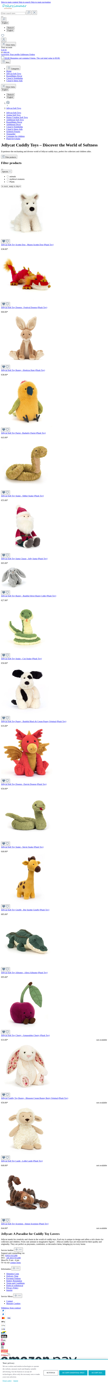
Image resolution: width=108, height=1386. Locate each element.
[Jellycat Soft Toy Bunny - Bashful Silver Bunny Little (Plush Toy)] (14, 589)
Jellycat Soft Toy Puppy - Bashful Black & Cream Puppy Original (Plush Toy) (33, 721)
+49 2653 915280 (13, 1258)
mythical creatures (16, 179)
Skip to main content (10, 2)
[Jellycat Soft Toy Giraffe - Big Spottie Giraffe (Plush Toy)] (26, 903)
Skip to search (25, 2)
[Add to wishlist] (5, 241)
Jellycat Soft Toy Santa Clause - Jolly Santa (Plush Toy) (24, 559)
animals (12, 176)
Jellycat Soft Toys (13, 113)
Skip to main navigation (41, 2)
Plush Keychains (13, 139)
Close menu (10, 45)
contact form (15, 1262)
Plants (11, 182)
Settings (51, 1373)
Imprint (9, 1290)
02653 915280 (11, 1255)
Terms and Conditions (15, 1283)
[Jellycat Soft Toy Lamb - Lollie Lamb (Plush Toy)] (26, 1154)
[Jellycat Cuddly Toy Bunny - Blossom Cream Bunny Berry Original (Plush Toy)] (26, 1091)
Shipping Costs (12, 1274)
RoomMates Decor (14, 122)
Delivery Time (12, 1276)
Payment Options (13, 1278)
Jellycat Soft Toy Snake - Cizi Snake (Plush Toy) (21, 659)
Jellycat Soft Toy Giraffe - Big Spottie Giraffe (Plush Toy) (25, 910)
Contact (9, 1301)
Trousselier (10, 134)
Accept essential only (73, 1373)
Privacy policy (7, 1381)
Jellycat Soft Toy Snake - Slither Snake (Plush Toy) (22, 496)
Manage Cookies (13, 1303)
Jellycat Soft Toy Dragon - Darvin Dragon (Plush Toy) (23, 784)
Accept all (97, 1373)
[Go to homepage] (14, 9)
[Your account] (3, 40)
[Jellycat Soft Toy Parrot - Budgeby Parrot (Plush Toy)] (26, 426)
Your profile (15, 54)
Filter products (10, 157)
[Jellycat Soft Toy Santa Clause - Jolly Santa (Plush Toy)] (26, 552)
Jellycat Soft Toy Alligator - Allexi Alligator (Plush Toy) (24, 972)
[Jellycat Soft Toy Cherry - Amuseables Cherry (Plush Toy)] (26, 1029)
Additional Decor (13, 124)
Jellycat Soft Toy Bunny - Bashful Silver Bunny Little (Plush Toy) (28, 596)
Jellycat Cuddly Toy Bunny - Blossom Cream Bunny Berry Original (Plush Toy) (34, 1098)
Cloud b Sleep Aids (14, 129)
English (10, 30)
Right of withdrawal (14, 1285)
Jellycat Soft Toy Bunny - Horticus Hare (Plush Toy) (23, 370)
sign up (6, 52)
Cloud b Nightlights (14, 127)
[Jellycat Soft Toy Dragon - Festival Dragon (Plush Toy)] (26, 301)
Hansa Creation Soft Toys (17, 117)
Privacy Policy (12, 1288)
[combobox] (13, 13)
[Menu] (2, 16)
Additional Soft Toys (15, 120)
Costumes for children (15, 136)
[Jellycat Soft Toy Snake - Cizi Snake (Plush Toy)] (26, 652)
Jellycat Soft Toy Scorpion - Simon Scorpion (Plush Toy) (24, 1224)
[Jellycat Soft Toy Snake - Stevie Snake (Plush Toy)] (26, 840)
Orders (32, 54)
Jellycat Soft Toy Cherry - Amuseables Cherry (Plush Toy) (25, 1035)
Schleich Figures (13, 131)
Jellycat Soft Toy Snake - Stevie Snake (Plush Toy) (22, 847)
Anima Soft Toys (13, 115)
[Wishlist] (2, 36)
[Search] (28, 12)
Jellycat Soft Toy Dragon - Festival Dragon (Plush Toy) (24, 307)
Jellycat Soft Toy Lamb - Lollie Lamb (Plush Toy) (22, 1161)
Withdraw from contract (11, 1308)
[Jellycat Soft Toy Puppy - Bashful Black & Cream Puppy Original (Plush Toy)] (26, 715)
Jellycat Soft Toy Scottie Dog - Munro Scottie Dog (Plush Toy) (27, 245)
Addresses (24, 54)
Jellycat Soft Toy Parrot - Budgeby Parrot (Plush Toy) (23, 433)
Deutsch (10, 28)
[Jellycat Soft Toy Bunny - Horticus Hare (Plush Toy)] (26, 363)
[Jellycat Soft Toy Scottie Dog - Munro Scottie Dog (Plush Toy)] (26, 238)
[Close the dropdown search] (34, 12)
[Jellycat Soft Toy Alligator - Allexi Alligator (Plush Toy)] (26, 966)
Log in (4, 50)
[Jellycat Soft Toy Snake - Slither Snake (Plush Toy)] (26, 489)
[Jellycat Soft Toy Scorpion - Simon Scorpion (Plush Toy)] (26, 1217)
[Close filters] (2, 169)
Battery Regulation (14, 1281)
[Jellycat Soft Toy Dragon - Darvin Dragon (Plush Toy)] (26, 777)
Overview (5, 54)
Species (5, 172)
